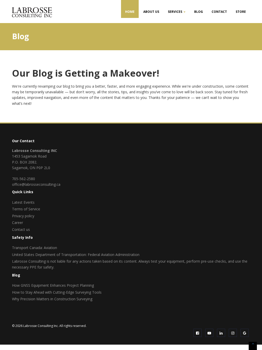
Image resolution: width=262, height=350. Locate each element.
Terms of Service (26, 209)
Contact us (21, 229)
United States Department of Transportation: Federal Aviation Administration (75, 254)
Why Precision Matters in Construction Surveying (52, 298)
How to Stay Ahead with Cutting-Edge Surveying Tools (57, 292)
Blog (198, 11)
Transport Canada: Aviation (34, 247)
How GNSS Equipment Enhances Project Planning (53, 285)
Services (175, 11)
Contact (219, 11)
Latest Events (23, 202)
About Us (151, 11)
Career (17, 222)
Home (130, 11)
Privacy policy (23, 215)
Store (241, 11)
